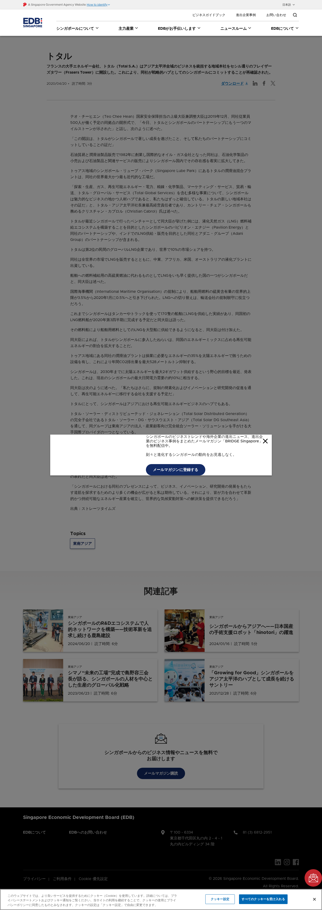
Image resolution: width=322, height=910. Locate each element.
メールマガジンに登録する (175, 470)
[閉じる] (314, 899)
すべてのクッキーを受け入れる (263, 899)
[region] (161, 899)
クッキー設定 (220, 899)
